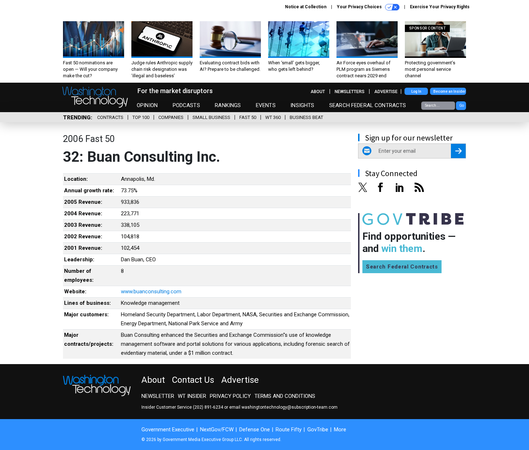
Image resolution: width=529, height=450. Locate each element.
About (318, 91)
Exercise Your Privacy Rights (440, 6)
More (340, 429)
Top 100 (140, 117)
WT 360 (273, 117)
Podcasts (186, 105)
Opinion (147, 105)
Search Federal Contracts (367, 105)
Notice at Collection (305, 6)
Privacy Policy (230, 396)
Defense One (254, 429)
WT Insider (192, 396)
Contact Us (193, 380)
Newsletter (157, 396)
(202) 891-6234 (208, 407)
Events (266, 105)
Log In (416, 91)
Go (461, 105)
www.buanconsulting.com (151, 291)
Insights (302, 105)
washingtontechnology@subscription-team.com (289, 407)
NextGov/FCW (217, 429)
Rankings (228, 105)
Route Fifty (289, 429)
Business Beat (306, 117)
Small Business (211, 117)
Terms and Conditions (284, 396)
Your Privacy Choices (360, 6)
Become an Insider (449, 91)
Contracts (110, 117)
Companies (171, 117)
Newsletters (350, 91)
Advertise (386, 91)
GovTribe (317, 429)
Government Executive (167, 429)
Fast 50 (247, 117)
